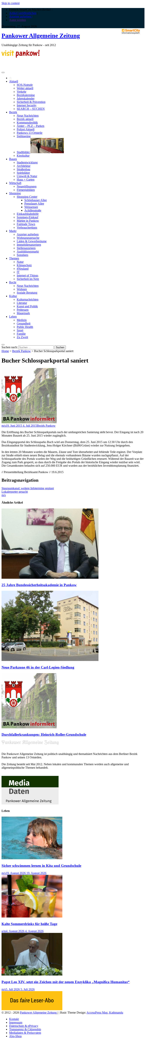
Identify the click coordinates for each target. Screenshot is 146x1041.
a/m (4, 931)
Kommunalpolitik (27, 122)
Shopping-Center (27, 196)
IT (18, 272)
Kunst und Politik (27, 306)
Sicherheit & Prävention (31, 102)
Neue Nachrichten (28, 115)
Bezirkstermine (26, 95)
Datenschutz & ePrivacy (23, 1025)
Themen (14, 258)
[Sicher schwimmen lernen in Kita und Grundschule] (32, 858)
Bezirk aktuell (25, 119)
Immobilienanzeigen (29, 244)
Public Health (25, 326)
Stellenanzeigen (26, 248)
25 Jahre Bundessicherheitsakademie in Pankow (39, 585)
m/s (4, 425)
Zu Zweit (22, 337)
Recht (12, 282)
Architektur (23, 165)
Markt (12, 231)
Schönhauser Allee (35, 200)
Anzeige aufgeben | (20, 16)
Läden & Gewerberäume (32, 241)
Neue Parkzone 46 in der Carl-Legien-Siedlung (38, 667)
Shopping (15, 193)
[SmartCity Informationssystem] (131, 31)
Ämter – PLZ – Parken (30, 126)
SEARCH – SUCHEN (31, 108)
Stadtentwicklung (27, 162)
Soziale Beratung (27, 292)
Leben (13, 316)
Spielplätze (23, 172)
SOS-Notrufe (25, 84)
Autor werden (17, 20)
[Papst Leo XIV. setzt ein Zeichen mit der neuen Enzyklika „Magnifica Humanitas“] (32, 974)
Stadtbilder (23, 152)
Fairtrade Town (26, 224)
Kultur (13, 296)
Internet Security (26, 105)
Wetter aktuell (25, 88)
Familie (21, 333)
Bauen (13, 159)
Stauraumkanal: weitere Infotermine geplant (28, 488)
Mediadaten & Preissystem (25, 1032)
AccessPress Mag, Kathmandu (104, 1012)
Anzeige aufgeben (28, 234)
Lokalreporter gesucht (15, 491)
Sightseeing (24, 136)
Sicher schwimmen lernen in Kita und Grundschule (41, 866)
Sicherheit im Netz (28, 279)
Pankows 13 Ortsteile (29, 132)
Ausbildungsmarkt (28, 251)
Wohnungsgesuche (28, 237)
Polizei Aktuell (25, 129)
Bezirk (13, 112)
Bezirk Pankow (21, 351)
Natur (20, 261)
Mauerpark (23, 313)
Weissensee (31, 207)
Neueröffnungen (26, 186)
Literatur (22, 302)
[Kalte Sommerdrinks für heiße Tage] (32, 916)
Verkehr (21, 91)
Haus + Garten (25, 179)
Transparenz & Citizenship (25, 1029)
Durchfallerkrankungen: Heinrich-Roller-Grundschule (44, 735)
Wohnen (22, 289)
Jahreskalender (25, 98)
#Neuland (23, 268)
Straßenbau (23, 169)
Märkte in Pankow (28, 220)
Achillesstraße (32, 210)
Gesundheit (23, 323)
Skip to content (11, 3)
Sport (20, 330)
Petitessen (23, 309)
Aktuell (13, 81)
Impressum (15, 1022)
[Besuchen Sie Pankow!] (21, 56)
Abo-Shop (15, 1036)
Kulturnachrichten (27, 299)
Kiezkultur (23, 155)
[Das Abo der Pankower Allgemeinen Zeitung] (32, 1009)
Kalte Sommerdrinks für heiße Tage (29, 924)
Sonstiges (22, 255)
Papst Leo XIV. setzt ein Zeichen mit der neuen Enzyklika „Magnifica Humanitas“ (66, 982)
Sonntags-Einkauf (27, 217)
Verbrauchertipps (27, 227)
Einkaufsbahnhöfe (28, 213)
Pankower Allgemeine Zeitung (41, 35)
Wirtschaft (15, 183)
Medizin (22, 320)
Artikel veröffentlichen (22, 13)
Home (5, 351)
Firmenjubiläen (26, 189)
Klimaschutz (24, 265)
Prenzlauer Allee (34, 203)
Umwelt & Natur (27, 176)
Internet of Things (27, 275)
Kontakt (14, 1019)
